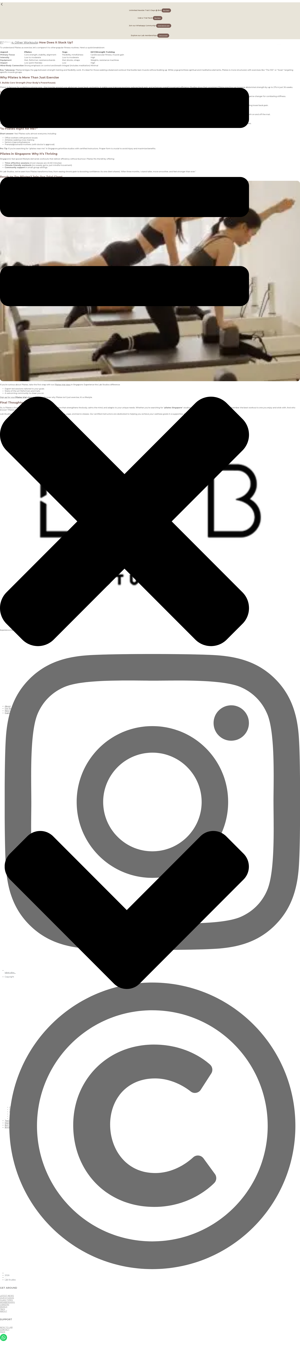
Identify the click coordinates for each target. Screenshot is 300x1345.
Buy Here (166, 10)
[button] (124, 378)
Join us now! (163, 35)
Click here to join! (163, 26)
